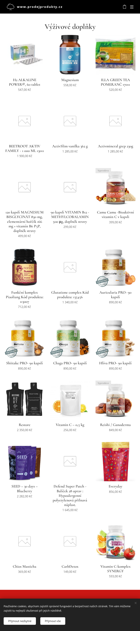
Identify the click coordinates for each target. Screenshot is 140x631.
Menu (131, 6)
